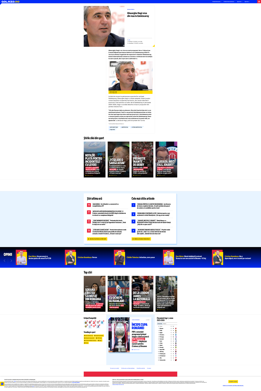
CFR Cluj (99, 338)
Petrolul (161, 347)
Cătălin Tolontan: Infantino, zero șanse (138, 257)
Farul (161, 341)
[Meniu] (259, 1)
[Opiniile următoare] (11, 260)
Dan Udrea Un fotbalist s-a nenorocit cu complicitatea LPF (107, 205)
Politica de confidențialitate (128, 368)
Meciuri (164, 323)
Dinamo (161, 328)
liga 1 (100, 340)
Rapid (161, 332)
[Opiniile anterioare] (4, 260)
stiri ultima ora (89, 335)
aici (33, 386)
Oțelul (161, 345)
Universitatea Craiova (91, 340)
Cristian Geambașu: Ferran (89, 257)
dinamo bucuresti (90, 338)
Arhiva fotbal (130, 9)
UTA (161, 358)
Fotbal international (229, 1)
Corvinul (162, 339)
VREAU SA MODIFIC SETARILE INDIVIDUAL (233, 385)
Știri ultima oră (94, 198)
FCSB (161, 330)
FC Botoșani (162, 354)
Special (246, 1)
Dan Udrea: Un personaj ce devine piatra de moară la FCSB (40, 257)
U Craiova (162, 335)
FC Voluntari (162, 356)
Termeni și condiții (114, 368)
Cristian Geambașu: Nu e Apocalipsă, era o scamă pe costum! (236, 257)
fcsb (87, 343)
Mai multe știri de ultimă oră (98, 239)
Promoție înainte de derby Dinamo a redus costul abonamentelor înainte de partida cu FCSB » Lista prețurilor (142, 159)
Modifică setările (141, 368)
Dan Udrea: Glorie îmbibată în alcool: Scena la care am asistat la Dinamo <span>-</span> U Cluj (187, 257)
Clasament (159, 323)
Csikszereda (162, 360)
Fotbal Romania (216, 1)
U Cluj (161, 343)
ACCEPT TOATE (233, 381)
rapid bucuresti (99, 335)
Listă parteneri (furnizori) (118, 384)
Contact (149, 368)
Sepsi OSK (162, 349)
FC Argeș (162, 337)
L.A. (129, 40)
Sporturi (239, 1)
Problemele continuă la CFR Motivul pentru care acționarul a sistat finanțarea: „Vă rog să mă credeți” (152, 214)
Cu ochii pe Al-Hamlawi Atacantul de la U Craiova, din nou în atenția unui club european (118, 294)
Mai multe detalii (76, 382)
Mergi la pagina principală (142, 239)
